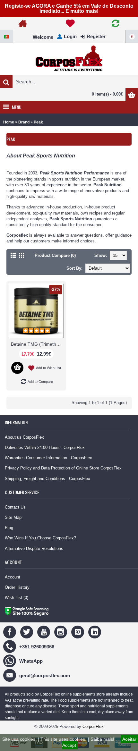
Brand (24, 122)
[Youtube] (44, 631)
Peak (38, 122)
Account (12, 577)
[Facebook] (10, 631)
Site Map (13, 517)
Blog (9, 527)
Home (8, 122)
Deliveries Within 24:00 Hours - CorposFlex (45, 447)
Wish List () (16, 597)
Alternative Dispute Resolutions (34, 548)
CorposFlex (93, 726)
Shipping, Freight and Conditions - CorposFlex (47, 478)
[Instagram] (61, 631)
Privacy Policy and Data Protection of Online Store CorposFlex (63, 468)
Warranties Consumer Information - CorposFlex (48, 457)
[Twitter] (27, 631)
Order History (17, 587)
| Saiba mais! (101, 739)
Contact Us (15, 507)
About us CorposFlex (24, 437)
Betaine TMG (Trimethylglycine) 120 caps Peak (37, 344)
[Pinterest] (78, 631)
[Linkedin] (95, 631)
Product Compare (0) (55, 255)
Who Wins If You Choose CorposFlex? (40, 538)
